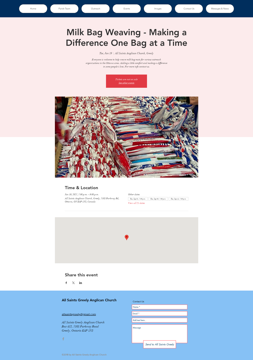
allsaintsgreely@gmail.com (79, 314)
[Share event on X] (73, 283)
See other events (126, 82)
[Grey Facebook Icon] (63, 339)
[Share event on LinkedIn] (80, 283)
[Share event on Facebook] (66, 283)
